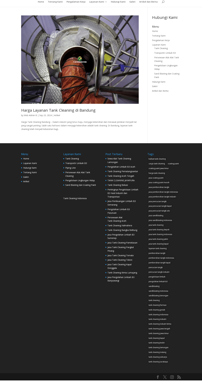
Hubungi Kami (118, 2)
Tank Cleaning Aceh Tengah (121, 176)
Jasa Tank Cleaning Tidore (120, 259)
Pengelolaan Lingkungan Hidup (80, 180)
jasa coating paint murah (159, 182)
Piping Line (70, 167)
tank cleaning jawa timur (159, 333)
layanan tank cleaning (158, 248)
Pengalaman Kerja (76, 2)
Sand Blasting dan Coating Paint (80, 185)
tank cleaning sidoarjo (158, 357)
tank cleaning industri (157, 319)
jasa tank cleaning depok (159, 229)
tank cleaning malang (157, 352)
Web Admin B (30, 115)
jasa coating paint (156, 178)
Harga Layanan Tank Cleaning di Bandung (58, 110)
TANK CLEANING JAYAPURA (121, 180)
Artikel (57, 115)
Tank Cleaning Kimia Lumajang (122, 272)
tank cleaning (154, 300)
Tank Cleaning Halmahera (120, 225)
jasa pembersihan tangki (159, 187)
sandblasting (154, 286)
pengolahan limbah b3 (158, 281)
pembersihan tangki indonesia (161, 258)
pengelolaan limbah (157, 276)
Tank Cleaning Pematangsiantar (123, 171)
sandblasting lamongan (158, 295)
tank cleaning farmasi (157, 305)
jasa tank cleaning (156, 225)
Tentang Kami (55, 2)
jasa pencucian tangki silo (159, 210)
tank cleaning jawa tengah (159, 328)
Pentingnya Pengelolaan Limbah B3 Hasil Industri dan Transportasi (123, 193)
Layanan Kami (96, 2)
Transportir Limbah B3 (165, 52)
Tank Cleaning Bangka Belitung (122, 230)
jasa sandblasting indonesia (160, 220)
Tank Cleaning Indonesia (75, 198)
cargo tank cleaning (157, 163)
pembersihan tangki (157, 253)
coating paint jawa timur (159, 168)
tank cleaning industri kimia (160, 324)
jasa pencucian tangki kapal (160, 206)
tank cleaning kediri (157, 342)
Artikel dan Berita (148, 2)
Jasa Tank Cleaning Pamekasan (123, 242)
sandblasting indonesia (158, 291)
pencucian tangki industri (159, 272)
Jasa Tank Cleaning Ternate (121, 255)
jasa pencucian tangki (158, 201)
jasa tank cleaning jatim (158, 239)
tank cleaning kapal (157, 338)
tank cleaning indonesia (158, 314)
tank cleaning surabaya (158, 361)
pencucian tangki (156, 267)
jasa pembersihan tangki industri (162, 196)
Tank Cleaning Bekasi (118, 185)
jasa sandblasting (156, 215)
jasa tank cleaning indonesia (160, 234)
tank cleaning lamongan (158, 347)
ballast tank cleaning (157, 159)
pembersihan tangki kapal (159, 262)
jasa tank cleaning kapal (158, 244)
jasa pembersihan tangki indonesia (163, 192)
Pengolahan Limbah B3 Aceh (121, 166)
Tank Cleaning (161, 48)
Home (41, 2)
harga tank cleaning (157, 173)
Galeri (132, 2)
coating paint (173, 163)
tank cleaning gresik (157, 310)
